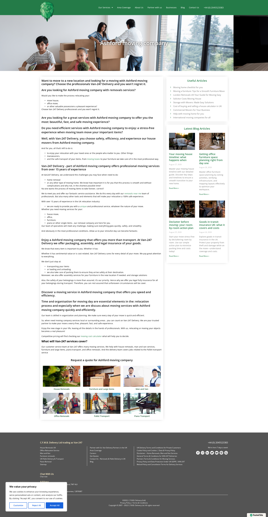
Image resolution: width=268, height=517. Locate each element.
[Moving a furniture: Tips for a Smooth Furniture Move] (170, 91)
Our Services (104, 7)
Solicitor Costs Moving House (187, 98)
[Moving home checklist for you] (170, 87)
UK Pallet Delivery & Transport (52, 459)
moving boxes (93, 159)
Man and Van (45, 453)
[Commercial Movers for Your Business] (170, 109)
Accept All (54, 505)
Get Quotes (94, 456)
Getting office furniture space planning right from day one (211, 158)
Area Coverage (124, 7)
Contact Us (194, 7)
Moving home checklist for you (188, 87)
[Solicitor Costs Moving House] (170, 98)
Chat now (43, 476)
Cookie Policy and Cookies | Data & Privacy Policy (156, 450)
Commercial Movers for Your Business (191, 110)
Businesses (171, 7)
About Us (139, 7)
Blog (183, 7)
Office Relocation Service (49, 450)
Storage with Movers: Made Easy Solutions (193, 102)
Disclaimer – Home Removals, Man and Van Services (157, 453)
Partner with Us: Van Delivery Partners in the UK (108, 447)
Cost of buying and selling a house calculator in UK (197, 106)
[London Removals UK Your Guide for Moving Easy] (170, 94)
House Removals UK (48, 447)
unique (83, 206)
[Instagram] (202, 453)
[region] (36, 496)
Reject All (36, 505)
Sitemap (43, 464)
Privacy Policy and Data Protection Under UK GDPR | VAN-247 (161, 461)
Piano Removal (46, 461)
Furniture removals (47, 456)
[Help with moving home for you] (170, 113)
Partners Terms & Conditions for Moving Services (156, 459)
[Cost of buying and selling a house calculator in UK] (170, 106)
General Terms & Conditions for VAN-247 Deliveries (157, 456)
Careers (93, 453)
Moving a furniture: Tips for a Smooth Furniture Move (199, 91)
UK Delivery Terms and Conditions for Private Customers (159, 447)
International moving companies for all (191, 117)
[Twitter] (212, 453)
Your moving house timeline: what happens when (180, 157)
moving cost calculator (91, 336)
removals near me (132, 193)
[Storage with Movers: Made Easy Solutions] (170, 102)
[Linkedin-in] (207, 453)
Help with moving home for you (188, 113)
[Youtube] (217, 453)
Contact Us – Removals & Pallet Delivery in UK (107, 459)
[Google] (226, 453)
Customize (18, 505)
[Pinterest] (221, 453)
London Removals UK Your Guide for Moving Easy (197, 94)
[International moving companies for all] (170, 117)
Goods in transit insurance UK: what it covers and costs (212, 224)
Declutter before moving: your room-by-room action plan (181, 224)
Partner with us (155, 7)
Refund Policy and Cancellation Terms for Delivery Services (159, 464)
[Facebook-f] (198, 453)
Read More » (174, 188)
